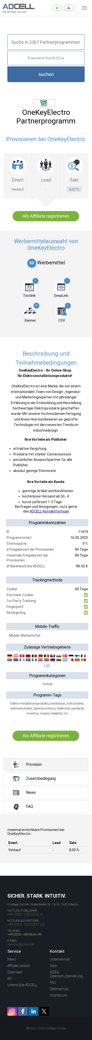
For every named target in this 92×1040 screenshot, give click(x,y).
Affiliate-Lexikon (18, 966)
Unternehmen (60, 959)
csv (65, 713)
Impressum (58, 995)
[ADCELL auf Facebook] (23, 1011)
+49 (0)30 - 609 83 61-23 (25, 924)
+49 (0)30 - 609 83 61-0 (24, 914)
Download (14, 972)
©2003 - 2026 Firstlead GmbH (46, 1028)
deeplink (56, 713)
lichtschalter (75, 703)
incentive (32, 713)
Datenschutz (59, 989)
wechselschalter (21, 708)
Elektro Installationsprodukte (29, 703)
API (9, 978)
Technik (47, 684)
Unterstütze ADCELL (22, 985)
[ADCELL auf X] (44, 1011)
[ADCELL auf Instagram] (12, 1011)
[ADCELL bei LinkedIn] (33, 1011)
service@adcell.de (20, 944)
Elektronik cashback (70, 708)
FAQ (53, 982)
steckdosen (58, 703)
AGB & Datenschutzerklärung (66, 974)
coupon (45, 713)
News (11, 959)
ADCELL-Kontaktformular (49, 511)
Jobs (53, 966)
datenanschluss (44, 708)
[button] (46, 74)
